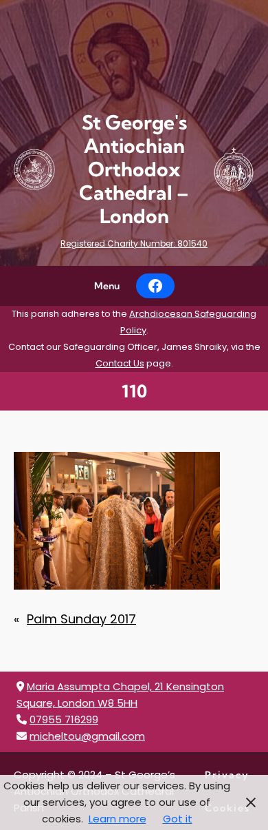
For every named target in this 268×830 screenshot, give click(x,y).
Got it (177, 818)
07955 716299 (64, 719)
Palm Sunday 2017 (81, 618)
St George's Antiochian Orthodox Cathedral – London (134, 169)
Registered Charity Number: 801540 (134, 243)
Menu (107, 286)
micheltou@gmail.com (87, 736)
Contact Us (120, 363)
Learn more (117, 818)
